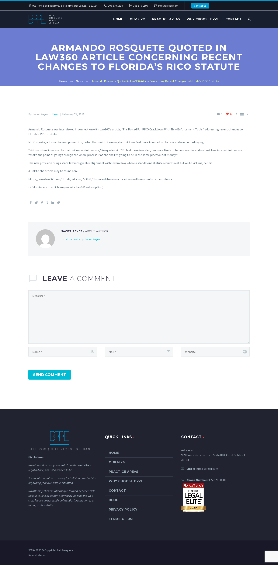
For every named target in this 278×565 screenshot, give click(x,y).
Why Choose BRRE (203, 19)
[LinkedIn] (52, 202)
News (55, 114)
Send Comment (49, 375)
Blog (114, 500)
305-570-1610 (115, 5)
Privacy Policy (123, 509)
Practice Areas (166, 19)
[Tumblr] (47, 202)
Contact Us (200, 5)
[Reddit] (58, 202)
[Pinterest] (41, 202)
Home (118, 19)
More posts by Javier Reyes (82, 239)
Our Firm (137, 19)
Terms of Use (121, 519)
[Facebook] (30, 202)
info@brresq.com (168, 5)
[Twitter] (36, 202)
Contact (233, 19)
